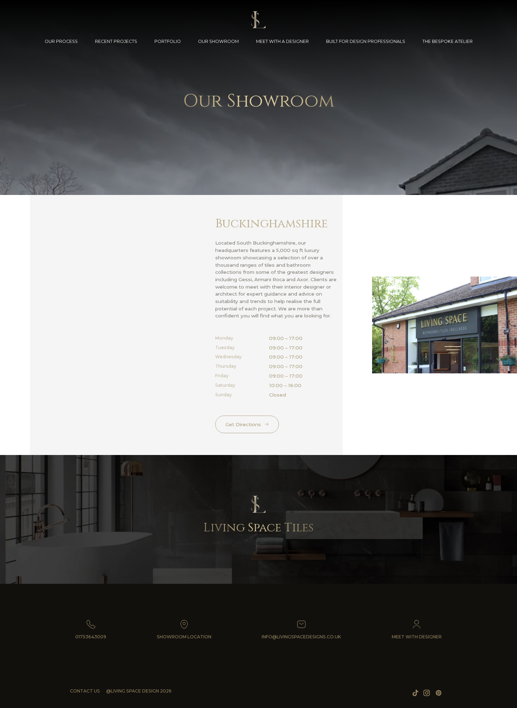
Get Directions (243, 424)
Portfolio (167, 41)
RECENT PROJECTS (116, 41)
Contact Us (85, 691)
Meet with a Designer (282, 41)
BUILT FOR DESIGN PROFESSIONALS (365, 41)
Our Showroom (218, 41)
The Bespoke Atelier (447, 41)
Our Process (61, 41)
